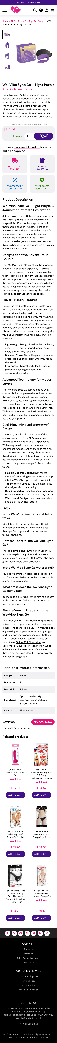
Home (5, 21)
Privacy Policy (28, 985)
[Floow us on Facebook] (7, 933)
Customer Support (28, 976)
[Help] (41, 10)
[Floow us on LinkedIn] (40, 933)
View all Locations (28, 1023)
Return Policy (28, 981)
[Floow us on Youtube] (20, 933)
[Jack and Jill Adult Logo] (15, 10)
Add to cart (44, 136)
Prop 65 (44, 1037)
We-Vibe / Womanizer (37, 124)
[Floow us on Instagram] (27, 933)
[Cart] (53, 10)
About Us (28, 949)
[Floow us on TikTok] (47, 933)
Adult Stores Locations (28, 958)
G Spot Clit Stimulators (28, 642)
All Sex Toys (16, 21)
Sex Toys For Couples (35, 21)
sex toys (20, 653)
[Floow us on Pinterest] (33, 933)
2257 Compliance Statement (23, 1037)
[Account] (46, 10)
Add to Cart (15, 795)
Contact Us (28, 962)
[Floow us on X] (14, 933)
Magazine (28, 953)
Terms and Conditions (28, 989)
